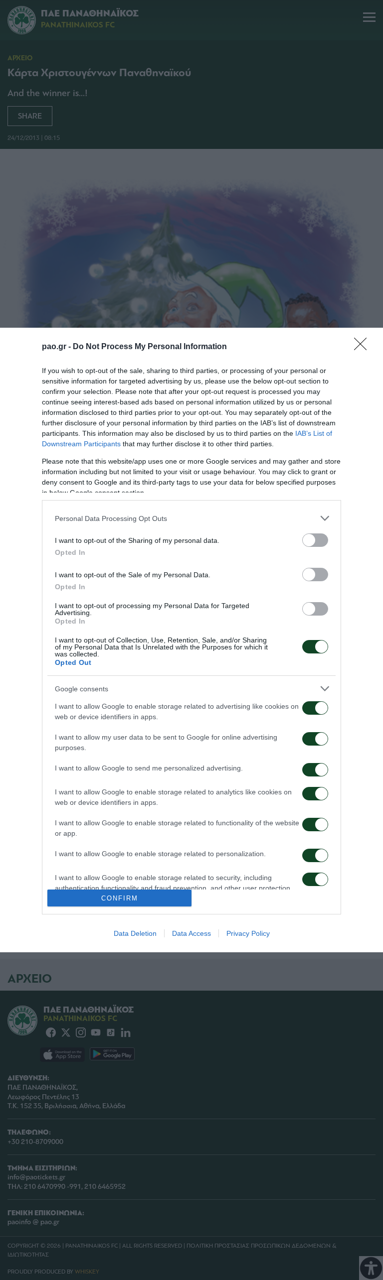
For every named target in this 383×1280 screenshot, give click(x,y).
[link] (363, 347)
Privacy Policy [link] (248, 933)
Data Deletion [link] (135, 933)
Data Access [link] (191, 933)
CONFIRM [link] (119, 898)
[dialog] (191, 640)
